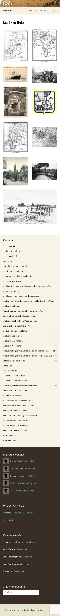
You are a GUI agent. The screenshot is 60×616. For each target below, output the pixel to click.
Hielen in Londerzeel (12, 336)
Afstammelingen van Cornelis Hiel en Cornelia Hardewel (29, 351)
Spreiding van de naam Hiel (15, 266)
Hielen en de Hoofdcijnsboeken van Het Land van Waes (28, 301)
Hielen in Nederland (12, 346)
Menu (6, 10)
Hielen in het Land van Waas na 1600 (20, 321)
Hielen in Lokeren (11, 306)
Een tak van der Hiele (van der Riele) (20, 415)
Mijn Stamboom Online (32, 610)
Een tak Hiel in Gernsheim (15, 390)
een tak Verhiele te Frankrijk (16, 420)
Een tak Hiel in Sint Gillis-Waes (17, 326)
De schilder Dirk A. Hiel (14, 376)
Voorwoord (8, 261)
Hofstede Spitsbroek (12, 395)
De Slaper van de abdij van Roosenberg (21, 296)
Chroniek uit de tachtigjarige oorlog (19, 316)
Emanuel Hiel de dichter (14, 361)
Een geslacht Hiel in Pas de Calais (18, 405)
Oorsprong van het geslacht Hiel (17, 276)
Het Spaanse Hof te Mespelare (16, 400)
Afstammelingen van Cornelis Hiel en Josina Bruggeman (29, 356)
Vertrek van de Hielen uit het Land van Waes (23, 311)
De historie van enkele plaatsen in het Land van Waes (27, 286)
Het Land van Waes (12, 281)
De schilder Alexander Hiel (15, 381)
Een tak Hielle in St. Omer (15, 410)
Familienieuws (9, 435)
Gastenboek (29, 542)
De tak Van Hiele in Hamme (15, 331)
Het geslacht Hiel (10, 256)
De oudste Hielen (11, 291)
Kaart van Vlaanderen (13, 271)
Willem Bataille (10, 371)
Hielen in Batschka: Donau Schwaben (20, 386)
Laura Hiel (8, 366)
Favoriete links (9, 440)
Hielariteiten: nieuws (12, 251)
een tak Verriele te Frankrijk (15, 425)
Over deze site (9, 246)
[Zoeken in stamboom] (54, 10)
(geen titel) (8, 520)
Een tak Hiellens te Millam (15, 430)
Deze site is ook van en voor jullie (18, 512)
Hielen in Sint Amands (13, 341)
